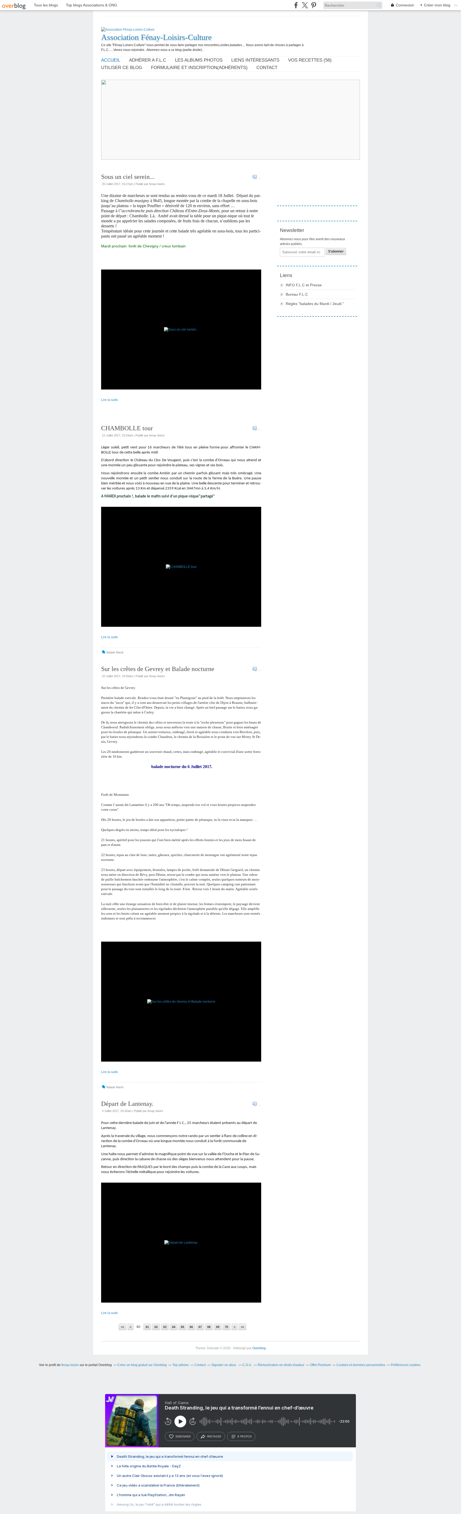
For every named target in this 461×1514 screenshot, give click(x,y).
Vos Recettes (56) (310, 60)
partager (214, 1436)
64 (173, 1326)
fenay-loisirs (70, 1365)
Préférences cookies (405, 1365)
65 (182, 1326)
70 (226, 1326)
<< (122, 1326)
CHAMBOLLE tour (127, 428)
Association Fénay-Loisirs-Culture (156, 37)
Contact (266, 67)
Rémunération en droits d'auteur (281, 1365)
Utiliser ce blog (121, 67)
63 (164, 1326)
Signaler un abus (224, 1365)
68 (208, 1326)
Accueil (110, 60)
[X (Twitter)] (304, 5)
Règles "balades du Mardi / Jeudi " (315, 304)
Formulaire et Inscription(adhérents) (199, 67)
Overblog (259, 1348)
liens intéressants (255, 60)
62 (156, 1326)
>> (242, 1326)
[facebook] (296, 5)
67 (200, 1326)
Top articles (180, 1365)
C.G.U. (247, 1365)
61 (147, 1326)
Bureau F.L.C (297, 294)
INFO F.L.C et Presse (304, 285)
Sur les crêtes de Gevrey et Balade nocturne (157, 668)
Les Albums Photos (198, 60)
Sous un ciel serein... (127, 176)
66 (191, 1326)
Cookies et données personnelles (360, 1365)
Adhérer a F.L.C (147, 60)
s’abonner (183, 1436)
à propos (244, 1436)
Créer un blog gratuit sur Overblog (142, 1365)
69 (217, 1326)
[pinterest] (313, 5)
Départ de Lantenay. (127, 1103)
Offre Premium (320, 1365)
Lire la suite (109, 400)
